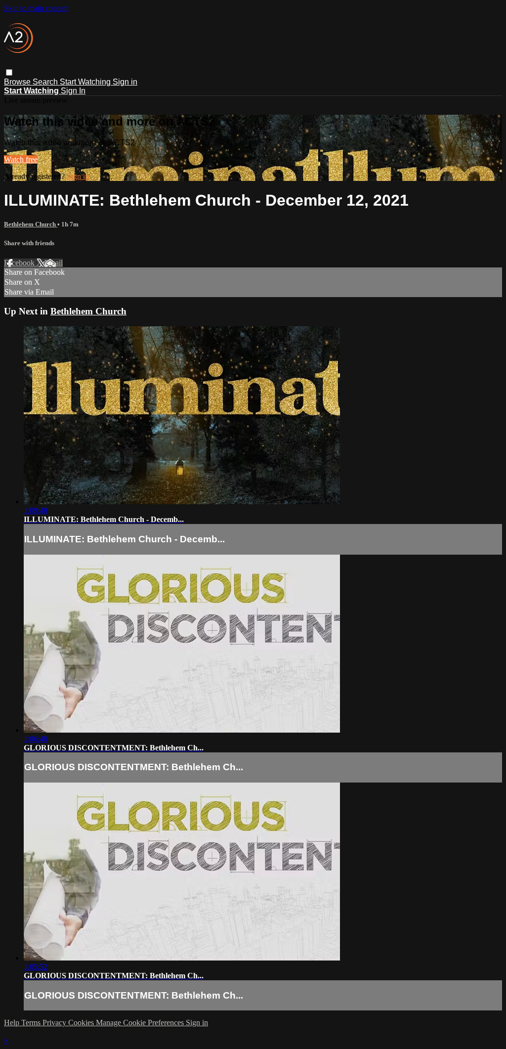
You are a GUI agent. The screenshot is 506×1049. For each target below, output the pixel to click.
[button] (9, 72)
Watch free (21, 159)
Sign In (73, 91)
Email (53, 263)
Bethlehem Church (30, 224)
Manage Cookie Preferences (141, 1022)
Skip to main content (36, 8)
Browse (18, 82)
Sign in (125, 82)
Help (12, 1022)
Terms (31, 1022)
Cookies (82, 1022)
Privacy (55, 1022)
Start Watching (86, 82)
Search (46, 82)
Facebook (20, 263)
